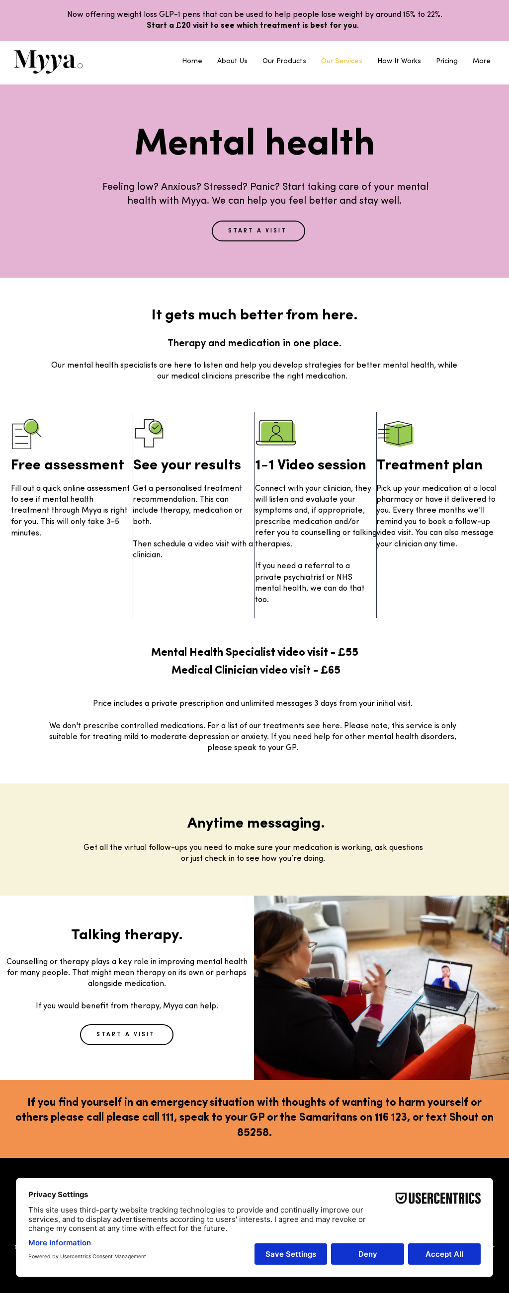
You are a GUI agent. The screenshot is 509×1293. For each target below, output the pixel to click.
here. (332, 726)
